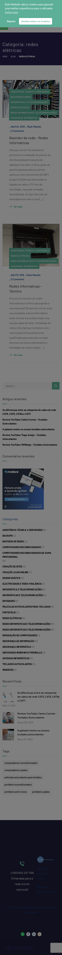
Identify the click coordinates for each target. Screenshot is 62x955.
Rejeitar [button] (11, 21)
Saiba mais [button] (11, 12)
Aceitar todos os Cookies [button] (35, 21)
